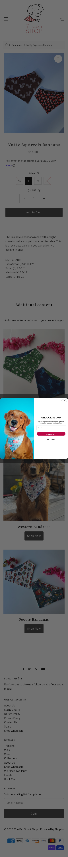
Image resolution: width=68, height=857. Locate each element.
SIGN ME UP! (51, 434)
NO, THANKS (51, 439)
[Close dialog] (64, 400)
